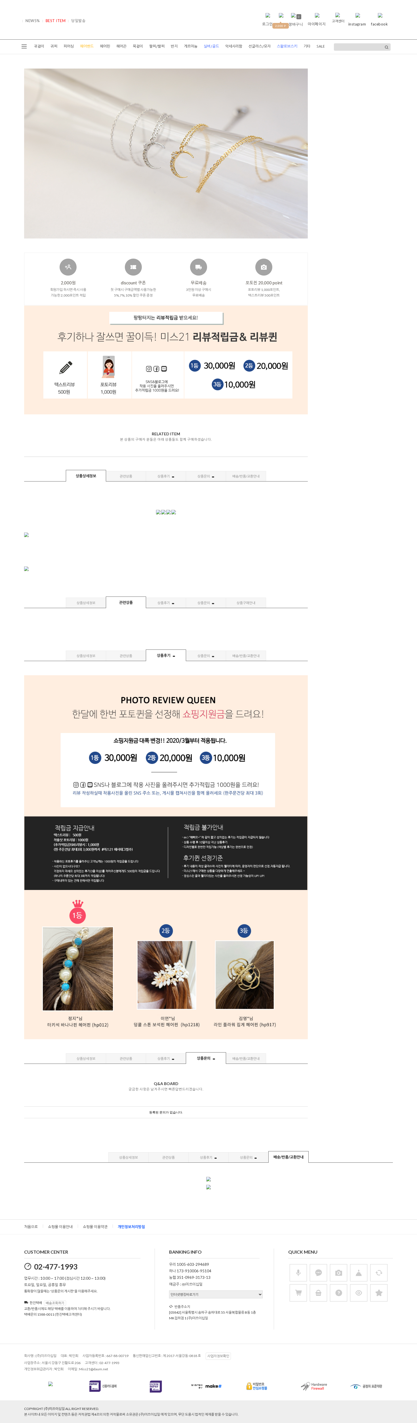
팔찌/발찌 (157, 46)
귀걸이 (39, 46)
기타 (307, 46)
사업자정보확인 (218, 1356)
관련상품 (126, 476)
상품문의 (203, 476)
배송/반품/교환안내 (246, 476)
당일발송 (78, 20)
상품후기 (163, 476)
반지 (174, 46)
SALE (321, 46)
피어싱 (69, 46)
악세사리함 (233, 46)
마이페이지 (317, 24)
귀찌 (53, 46)
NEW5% (33, 20)
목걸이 (138, 46)
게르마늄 (190, 46)
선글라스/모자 (259, 46)
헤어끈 (121, 46)
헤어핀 (105, 46)
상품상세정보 (86, 476)
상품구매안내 (246, 603)
